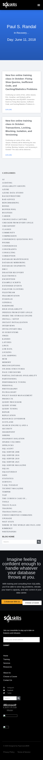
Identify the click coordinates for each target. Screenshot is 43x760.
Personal (7, 385)
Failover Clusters (12, 289)
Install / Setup (10, 319)
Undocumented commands (17, 515)
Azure (5, 189)
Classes (6, 229)
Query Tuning (10, 409)
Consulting (8, 253)
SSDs (4, 475)
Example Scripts (11, 282)
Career (6, 216)
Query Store (9, 405)
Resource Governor (13, 419)
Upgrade (7, 518)
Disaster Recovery (13, 272)
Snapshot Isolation (13, 439)
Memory (6, 362)
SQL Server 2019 (10, 459)
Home (5, 656)
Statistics (8, 478)
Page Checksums (11, 372)
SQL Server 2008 (10, 452)
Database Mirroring (13, 262)
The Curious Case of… (14, 498)
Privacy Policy (8, 752)
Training (7, 508)
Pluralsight (9, 392)
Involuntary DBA (12, 329)
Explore (9, 109)
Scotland (7, 422)
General (7, 302)
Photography (10, 389)
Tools (5, 502)
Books (5, 206)
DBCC (5, 269)
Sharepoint (8, 432)
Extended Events (12, 286)
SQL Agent (8, 449)
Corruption (9, 256)
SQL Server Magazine (14, 465)
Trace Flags (9, 505)
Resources (7, 667)
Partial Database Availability (19, 375)
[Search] (39, 542)
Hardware (8, 306)
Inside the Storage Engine (17, 316)
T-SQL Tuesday (10, 485)
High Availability (12, 309)
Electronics (9, 276)
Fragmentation (11, 296)
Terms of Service (23, 752)
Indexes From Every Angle (17, 312)
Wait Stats (8, 522)
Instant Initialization (15, 322)
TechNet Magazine (12, 488)
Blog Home (8, 536)
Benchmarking (10, 203)
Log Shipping (9, 356)
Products (7, 399)
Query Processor (12, 402)
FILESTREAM (8, 292)
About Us (7, 673)
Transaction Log (12, 512)
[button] (39, 5)
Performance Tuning (14, 382)
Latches (6, 342)
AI (3, 179)
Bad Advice (8, 199)
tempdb (6, 492)
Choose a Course (10, 676)
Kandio (6, 339)
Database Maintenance (15, 259)
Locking (7, 352)
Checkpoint (8, 226)
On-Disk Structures (13, 369)
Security (7, 429)
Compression (9, 236)
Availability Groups (13, 186)
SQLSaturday (9, 472)
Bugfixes (7, 213)
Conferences (9, 246)
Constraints (9, 249)
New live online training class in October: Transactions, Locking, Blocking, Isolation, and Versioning (19, 127)
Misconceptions (11, 365)
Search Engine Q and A (15, 425)
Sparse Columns (11, 442)
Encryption (8, 279)
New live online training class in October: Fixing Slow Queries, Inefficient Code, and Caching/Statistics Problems (21, 82)
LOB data (7, 349)
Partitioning (9, 379)
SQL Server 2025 (10, 462)
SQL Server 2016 (10, 455)
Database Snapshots (14, 266)
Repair (6, 412)
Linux (5, 346)
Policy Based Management (17, 395)
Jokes (5, 336)
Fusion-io (7, 299)
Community (8, 233)
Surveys (7, 482)
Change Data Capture (14, 219)
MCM (4, 359)
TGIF (4, 495)
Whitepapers (9, 532)
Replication (9, 415)
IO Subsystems (10, 332)
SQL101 (5, 468)
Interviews (8, 326)
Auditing (7, 183)
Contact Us (7, 680)
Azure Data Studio (12, 193)
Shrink (6, 435)
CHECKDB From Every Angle (17, 223)
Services (6, 663)
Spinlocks (8, 445)
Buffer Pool (9, 209)
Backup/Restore (11, 196)
